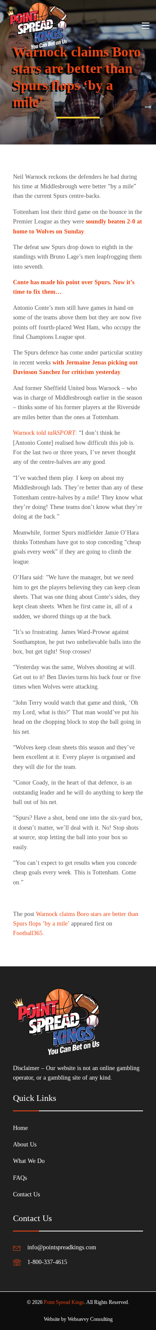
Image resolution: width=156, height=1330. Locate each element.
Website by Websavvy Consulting (78, 1319)
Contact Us (26, 1194)
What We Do (29, 1161)
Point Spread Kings (64, 1302)
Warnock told (44, 433)
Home (20, 1128)
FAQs (20, 1178)
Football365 (27, 933)
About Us (24, 1144)
